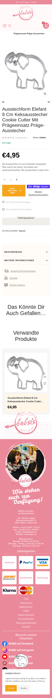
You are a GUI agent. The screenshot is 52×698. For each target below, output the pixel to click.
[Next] (48, 102)
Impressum (26, 603)
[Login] (32, 25)
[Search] (9, 25)
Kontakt (26, 626)
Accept (11, 688)
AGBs (26, 611)
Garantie (13, 278)
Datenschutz (26, 607)
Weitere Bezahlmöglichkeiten (38, 193)
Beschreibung (13, 252)
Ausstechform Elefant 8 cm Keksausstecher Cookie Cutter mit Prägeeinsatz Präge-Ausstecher (24, 400)
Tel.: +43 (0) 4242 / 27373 (26, 2)
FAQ (26, 599)
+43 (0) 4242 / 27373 (30, 527)
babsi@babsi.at (29, 532)
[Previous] (3, 102)
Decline (24, 688)
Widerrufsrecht (26, 615)
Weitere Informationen (19, 260)
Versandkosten (26, 618)
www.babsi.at (30, 534)
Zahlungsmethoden (26, 623)
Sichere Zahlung (17, 285)
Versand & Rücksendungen (23, 271)
